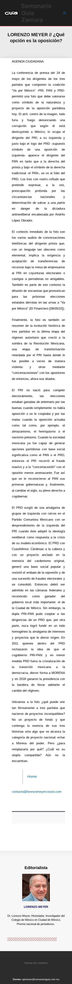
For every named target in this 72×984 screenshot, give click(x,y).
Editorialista (36, 867)
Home (32, 776)
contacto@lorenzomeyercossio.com (36, 791)
